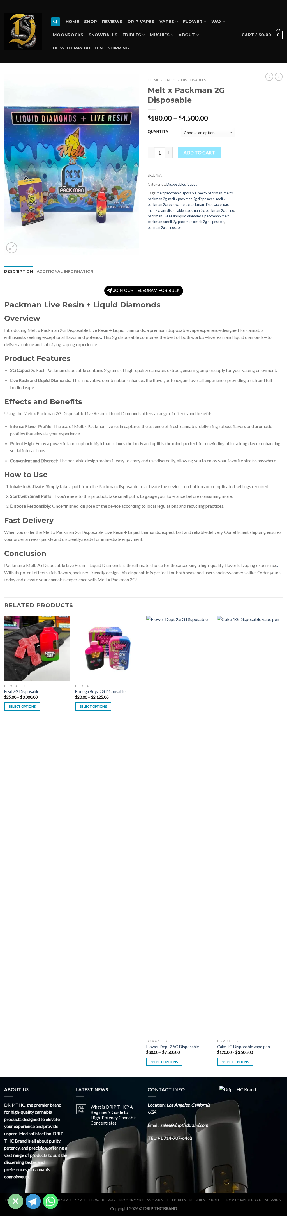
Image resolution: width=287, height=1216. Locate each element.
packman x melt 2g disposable (201, 221)
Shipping (118, 47)
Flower (193, 21)
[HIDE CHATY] (15, 1201)
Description (18, 271)
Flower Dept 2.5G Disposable (172, 1046)
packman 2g (194, 210)
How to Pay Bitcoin (78, 47)
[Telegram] (33, 1201)
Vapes (166, 21)
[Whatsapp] (50, 1201)
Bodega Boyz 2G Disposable (100, 691)
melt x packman (210, 193)
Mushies (160, 34)
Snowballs (103, 34)
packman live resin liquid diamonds (175, 216)
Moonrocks (68, 34)
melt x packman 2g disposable (191, 199)
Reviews (112, 21)
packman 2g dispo (220, 210)
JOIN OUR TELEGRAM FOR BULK (146, 290)
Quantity (158, 132)
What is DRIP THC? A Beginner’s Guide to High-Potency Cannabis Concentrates (113, 1115)
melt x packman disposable (201, 204)
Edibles (131, 34)
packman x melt (216, 216)
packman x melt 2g (162, 221)
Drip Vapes (141, 21)
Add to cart (199, 152)
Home (72, 21)
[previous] (4, 846)
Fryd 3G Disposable (21, 691)
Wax (216, 21)
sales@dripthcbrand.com (184, 1125)
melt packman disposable (176, 193)
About (187, 34)
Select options (22, 706)
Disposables (193, 80)
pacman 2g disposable (165, 227)
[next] (282, 846)
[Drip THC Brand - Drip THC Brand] (23, 31)
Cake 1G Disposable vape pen (243, 1046)
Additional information (65, 271)
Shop (90, 21)
